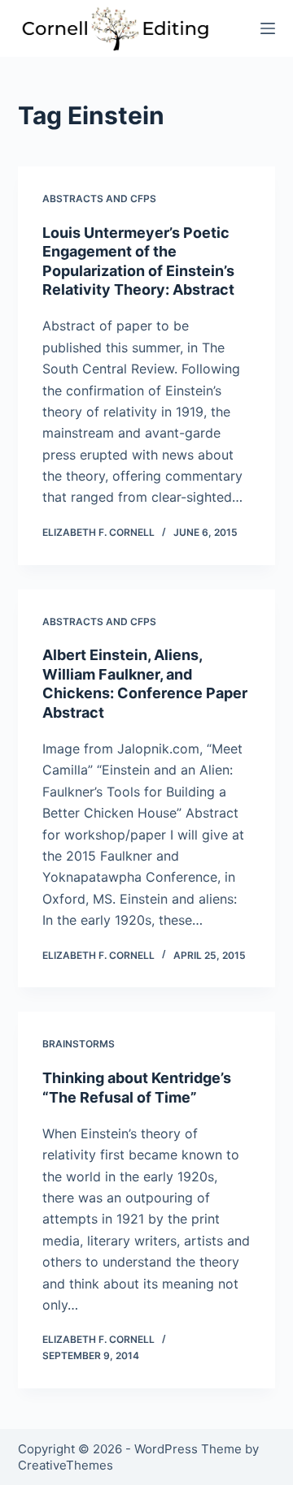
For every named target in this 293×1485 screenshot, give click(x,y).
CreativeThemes (65, 1465)
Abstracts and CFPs (99, 198)
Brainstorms (78, 1044)
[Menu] (267, 28)
